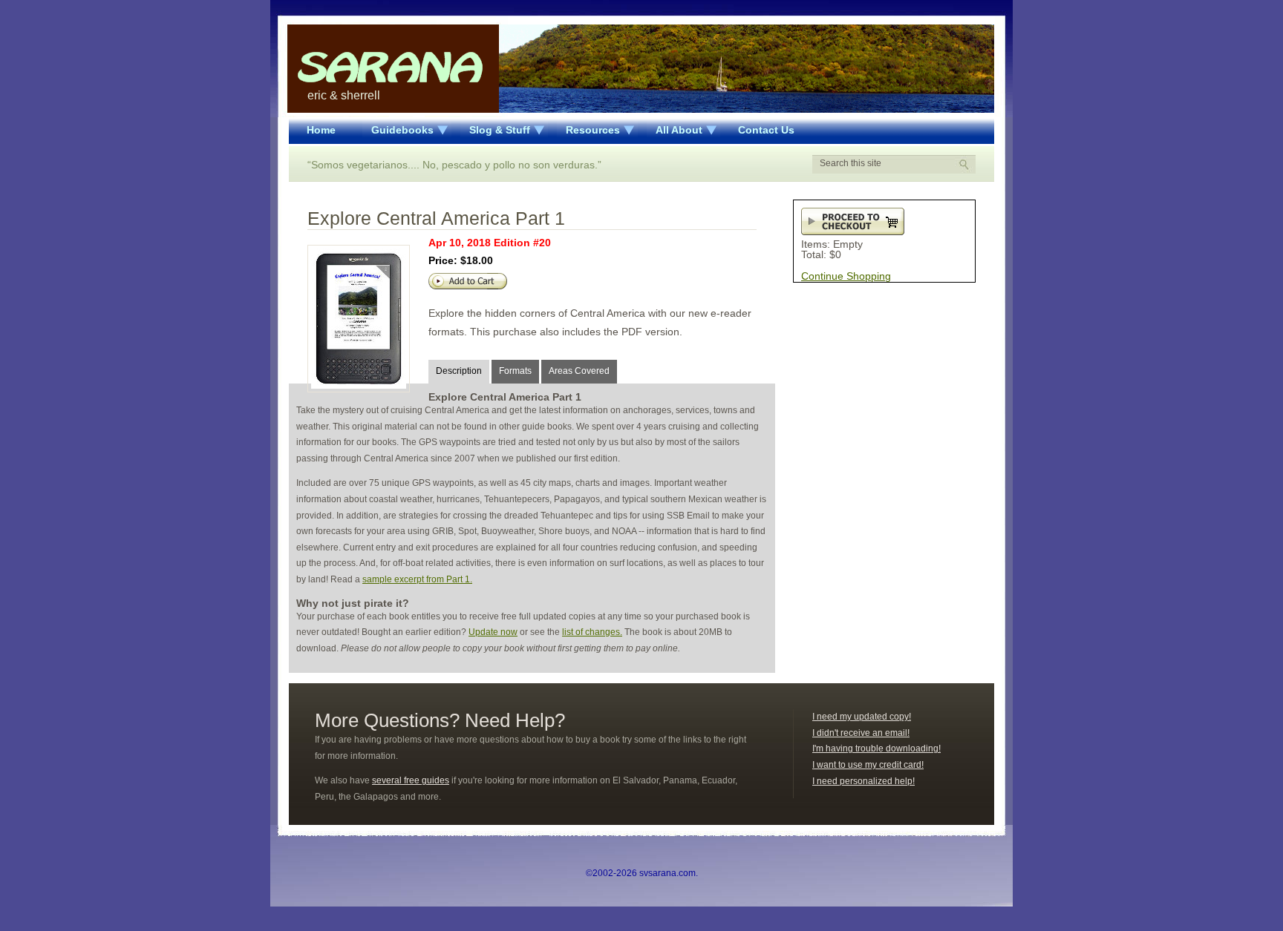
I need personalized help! (863, 781)
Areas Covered (579, 371)
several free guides (410, 780)
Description (459, 371)
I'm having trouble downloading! (876, 748)
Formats (515, 371)
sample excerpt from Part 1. (417, 579)
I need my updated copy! (861, 716)
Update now (493, 632)
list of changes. (592, 632)
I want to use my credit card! (868, 765)
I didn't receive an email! (861, 733)
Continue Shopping (846, 276)
